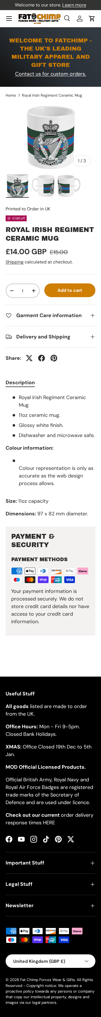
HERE (49, 822)
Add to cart (70, 290)
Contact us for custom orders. (50, 73)
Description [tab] (20, 382)
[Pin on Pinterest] (54, 358)
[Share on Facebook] (41, 358)
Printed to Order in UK (28, 209)
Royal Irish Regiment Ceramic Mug (52, 95)
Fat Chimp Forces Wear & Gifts (47, 979)
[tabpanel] (50, 456)
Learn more (74, 5)
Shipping (15, 262)
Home (11, 95)
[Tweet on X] (29, 358)
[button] (92, 18)
